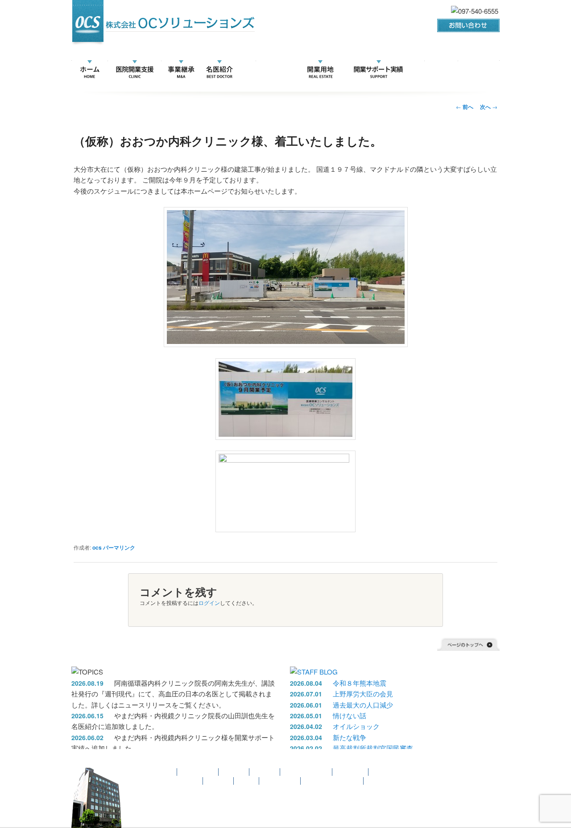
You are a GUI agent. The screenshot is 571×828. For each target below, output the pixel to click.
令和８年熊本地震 (359, 682)
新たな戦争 (349, 737)
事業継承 (234, 772)
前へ (464, 107)
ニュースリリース (267, 69)
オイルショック (356, 726)
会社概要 (465, 69)
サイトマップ (280, 781)
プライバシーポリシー (332, 781)
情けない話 (349, 715)
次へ (488, 107)
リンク (428, 69)
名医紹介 (219, 69)
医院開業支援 (134, 69)
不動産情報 (320, 69)
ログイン (209, 602)
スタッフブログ (387, 781)
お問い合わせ (182, 781)
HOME (90, 69)
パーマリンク (119, 547)
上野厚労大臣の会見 (363, 693)
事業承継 (181, 69)
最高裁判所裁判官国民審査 (373, 748)
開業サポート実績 (378, 69)
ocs (97, 547)
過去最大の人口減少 (363, 704)
